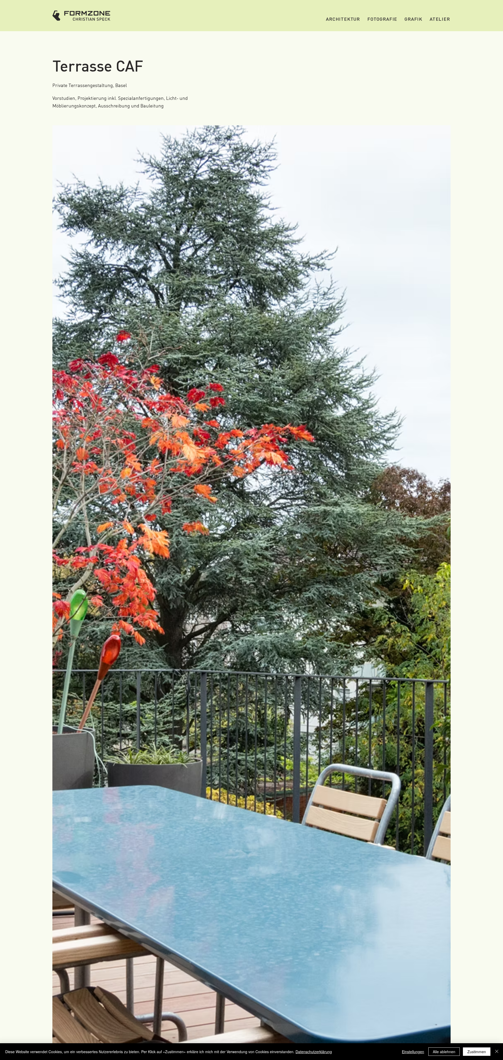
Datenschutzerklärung (314, 1051)
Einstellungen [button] (413, 1051)
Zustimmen (476, 1051)
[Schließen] (497, 1051)
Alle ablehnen (444, 1051)
